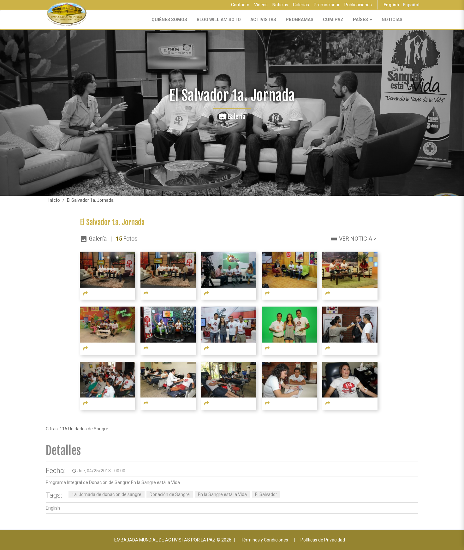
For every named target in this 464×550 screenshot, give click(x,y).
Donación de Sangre (170, 494)
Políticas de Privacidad (322, 539)
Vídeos (261, 4)
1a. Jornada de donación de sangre (106, 494)
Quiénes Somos (169, 19)
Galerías (301, 4)
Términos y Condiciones (264, 539)
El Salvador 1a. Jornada (112, 222)
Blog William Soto (219, 19)
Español (411, 4)
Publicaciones (358, 4)
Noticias (280, 4)
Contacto (240, 4)
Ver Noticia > (357, 238)
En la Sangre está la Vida (222, 494)
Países (361, 19)
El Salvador (266, 494)
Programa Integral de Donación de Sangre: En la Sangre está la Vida (113, 482)
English (391, 4)
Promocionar (327, 4)
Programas (299, 19)
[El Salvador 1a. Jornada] (107, 269)
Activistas (263, 19)
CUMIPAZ (333, 19)
